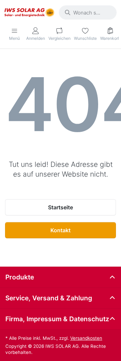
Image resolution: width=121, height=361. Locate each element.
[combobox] (88, 12)
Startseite (60, 207)
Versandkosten (86, 338)
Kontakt (60, 230)
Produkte (19, 277)
